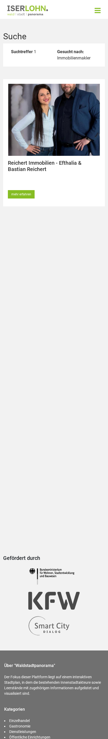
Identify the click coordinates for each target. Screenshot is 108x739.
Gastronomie (19, 726)
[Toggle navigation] (98, 10)
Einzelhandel (19, 721)
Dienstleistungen (22, 732)
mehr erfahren (21, 194)
